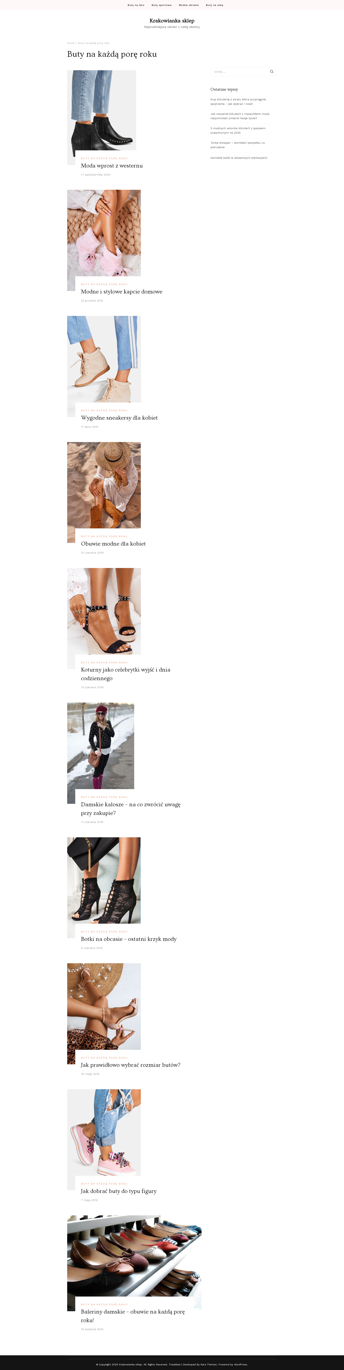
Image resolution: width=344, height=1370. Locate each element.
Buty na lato (136, 5)
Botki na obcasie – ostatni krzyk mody (128, 939)
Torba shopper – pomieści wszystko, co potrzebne (238, 145)
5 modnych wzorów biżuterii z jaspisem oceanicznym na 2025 (238, 130)
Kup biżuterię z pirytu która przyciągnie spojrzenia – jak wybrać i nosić (238, 102)
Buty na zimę (215, 5)
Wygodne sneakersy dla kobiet (119, 418)
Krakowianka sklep (172, 21)
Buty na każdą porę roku (104, 158)
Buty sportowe (162, 5)
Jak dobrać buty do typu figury (118, 1191)
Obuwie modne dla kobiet (113, 544)
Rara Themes (208, 1364)
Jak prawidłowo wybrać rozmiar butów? (130, 1065)
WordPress (240, 1364)
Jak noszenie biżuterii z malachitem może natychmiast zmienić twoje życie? (240, 116)
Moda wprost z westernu (112, 166)
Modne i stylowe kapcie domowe (121, 291)
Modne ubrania (189, 5)
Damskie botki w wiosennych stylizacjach (239, 157)
